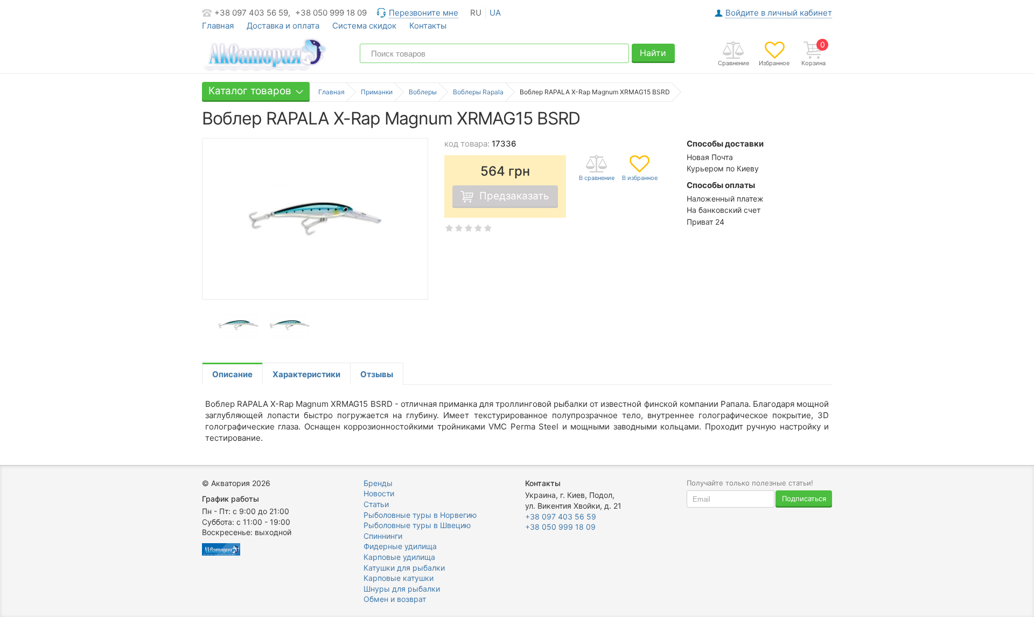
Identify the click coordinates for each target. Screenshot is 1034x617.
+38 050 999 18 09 (331, 13)
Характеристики (306, 374)
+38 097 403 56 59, (252, 13)
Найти (653, 52)
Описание (232, 374)
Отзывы (376, 374)
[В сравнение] (596, 168)
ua (495, 13)
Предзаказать (514, 196)
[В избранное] (640, 168)
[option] (238, 325)
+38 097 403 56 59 (560, 516)
